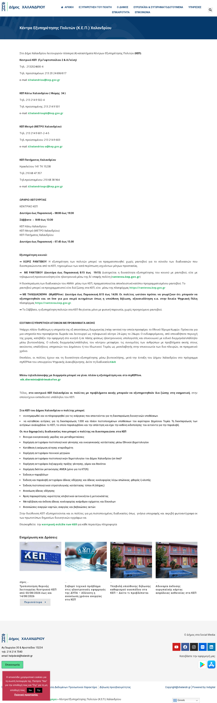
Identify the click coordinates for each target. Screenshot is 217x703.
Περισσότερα (33, 602)
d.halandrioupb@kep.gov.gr (45, 113)
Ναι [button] (30, 690)
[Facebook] (185, 647)
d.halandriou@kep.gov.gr (44, 80)
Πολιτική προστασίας (26, 694)
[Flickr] (203, 647)
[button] (210, 10)
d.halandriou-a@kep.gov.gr (45, 146)
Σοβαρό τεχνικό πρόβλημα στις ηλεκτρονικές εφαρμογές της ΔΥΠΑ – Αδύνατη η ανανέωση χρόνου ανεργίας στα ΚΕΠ (85, 593)
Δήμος (23, 581)
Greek (181, 700)
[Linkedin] (211, 647)
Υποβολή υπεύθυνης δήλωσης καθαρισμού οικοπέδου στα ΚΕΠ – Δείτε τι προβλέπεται (130, 589)
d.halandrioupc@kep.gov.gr (45, 186)
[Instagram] (194, 647)
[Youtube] (176, 647)
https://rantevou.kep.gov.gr (147, 287)
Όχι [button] (38, 690)
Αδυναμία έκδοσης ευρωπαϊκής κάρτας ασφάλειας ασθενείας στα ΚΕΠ (176, 589)
